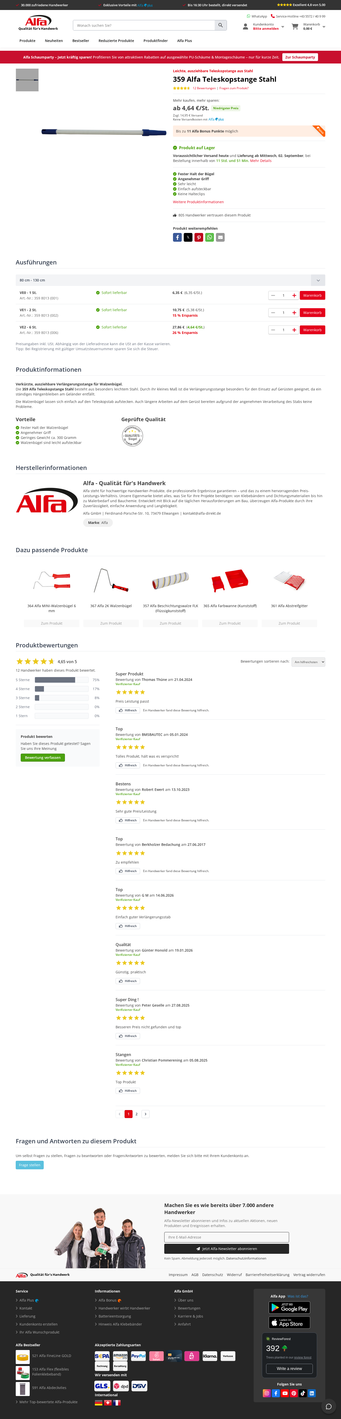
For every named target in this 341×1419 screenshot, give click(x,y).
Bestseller (80, 40)
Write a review (289, 1369)
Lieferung (27, 1316)
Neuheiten (54, 40)
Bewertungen (189, 1308)
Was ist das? (298, 1296)
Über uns (185, 1300)
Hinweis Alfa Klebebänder (120, 1324)
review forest (302, 1357)
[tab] (170, 280)
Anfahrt (184, 1324)
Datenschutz (212, 1274)
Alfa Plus (184, 40)
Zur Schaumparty (300, 57)
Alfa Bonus (108, 1300)
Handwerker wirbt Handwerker (124, 1308)
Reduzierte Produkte (116, 40)
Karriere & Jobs (190, 1316)
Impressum (178, 1274)
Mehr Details (261, 160)
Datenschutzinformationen (246, 1258)
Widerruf (234, 1274)
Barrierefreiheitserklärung (268, 1274)
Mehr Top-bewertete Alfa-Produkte (48, 1402)
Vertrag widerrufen (309, 1274)
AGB (194, 1274)
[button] (177, 237)
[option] (51, 594)
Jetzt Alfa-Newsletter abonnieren (229, 1248)
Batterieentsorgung (115, 1316)
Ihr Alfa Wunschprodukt (39, 1332)
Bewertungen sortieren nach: (265, 661)
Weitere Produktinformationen (198, 201)
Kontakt (25, 1308)
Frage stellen (29, 1165)
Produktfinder (156, 40)
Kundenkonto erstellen (38, 1324)
